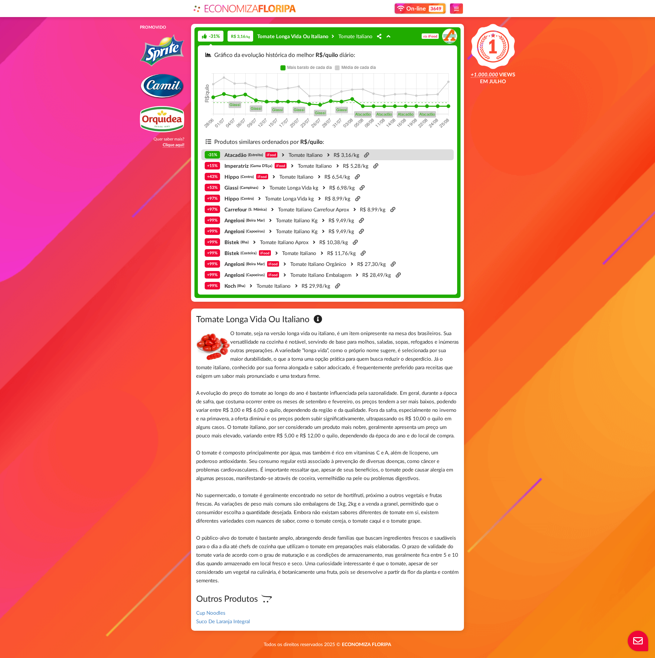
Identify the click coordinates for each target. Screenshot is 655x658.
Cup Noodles (210, 613)
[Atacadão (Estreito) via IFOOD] (379, 36)
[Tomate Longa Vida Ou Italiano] (333, 36)
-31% (214, 36)
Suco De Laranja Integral (223, 621)
